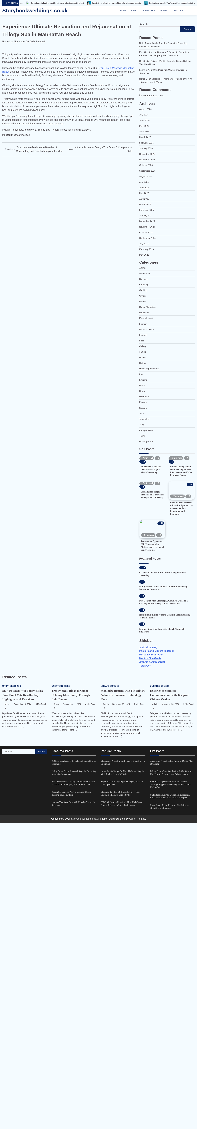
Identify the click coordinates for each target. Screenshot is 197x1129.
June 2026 (144, 120)
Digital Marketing (147, 307)
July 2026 (144, 114)
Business (143, 279)
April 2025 (144, 199)
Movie (142, 385)
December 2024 (147, 221)
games (142, 352)
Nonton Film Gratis (150, 964)
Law (141, 374)
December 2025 (147, 154)
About (135, 10)
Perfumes (144, 396)
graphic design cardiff (152, 968)
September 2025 (147, 171)
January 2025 (146, 215)
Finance (143, 335)
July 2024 (144, 243)
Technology (144, 419)
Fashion (143, 324)
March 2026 (145, 137)
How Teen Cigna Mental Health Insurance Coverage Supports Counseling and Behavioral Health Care (170, 1090)
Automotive (144, 273)
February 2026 (146, 143)
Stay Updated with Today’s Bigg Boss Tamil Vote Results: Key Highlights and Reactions (22, 1001)
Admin (42, 41)
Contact (178, 10)
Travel (164, 10)
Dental (142, 301)
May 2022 (144, 255)
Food (141, 340)
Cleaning (143, 284)
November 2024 (147, 227)
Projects (143, 402)
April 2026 (144, 131)
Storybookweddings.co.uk (35, 10)
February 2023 (146, 249)
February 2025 (146, 210)
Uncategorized (22, 135)
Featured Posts (146, 329)
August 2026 (145, 109)
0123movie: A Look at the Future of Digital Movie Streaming (147, 476)
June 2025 (144, 187)
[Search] (191, 10)
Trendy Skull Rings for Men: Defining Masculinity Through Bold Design (71, 1001)
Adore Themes (137, 1124)
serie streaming (148, 953)
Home (123, 10)
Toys (141, 424)
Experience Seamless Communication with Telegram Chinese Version (169, 1001)
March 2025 (145, 204)
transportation (146, 430)
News (142, 391)
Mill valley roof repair (151, 960)
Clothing (143, 290)
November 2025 (147, 159)
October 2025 (146, 165)
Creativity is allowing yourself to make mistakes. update (83, 3)
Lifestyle (149, 10)
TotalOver (145, 971)
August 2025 (145, 176)
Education (144, 312)
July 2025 (144, 182)
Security (143, 408)
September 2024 (147, 238)
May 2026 (144, 126)
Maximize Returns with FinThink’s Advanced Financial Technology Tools (123, 1001)
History (142, 363)
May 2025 (144, 193)
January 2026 (146, 148)
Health (142, 357)
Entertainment (146, 318)
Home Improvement (149, 368)
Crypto (142, 296)
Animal (142, 268)
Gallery (142, 346)
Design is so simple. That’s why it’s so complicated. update (141, 3)
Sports (142, 413)
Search (143, 24)
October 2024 (146, 232)
